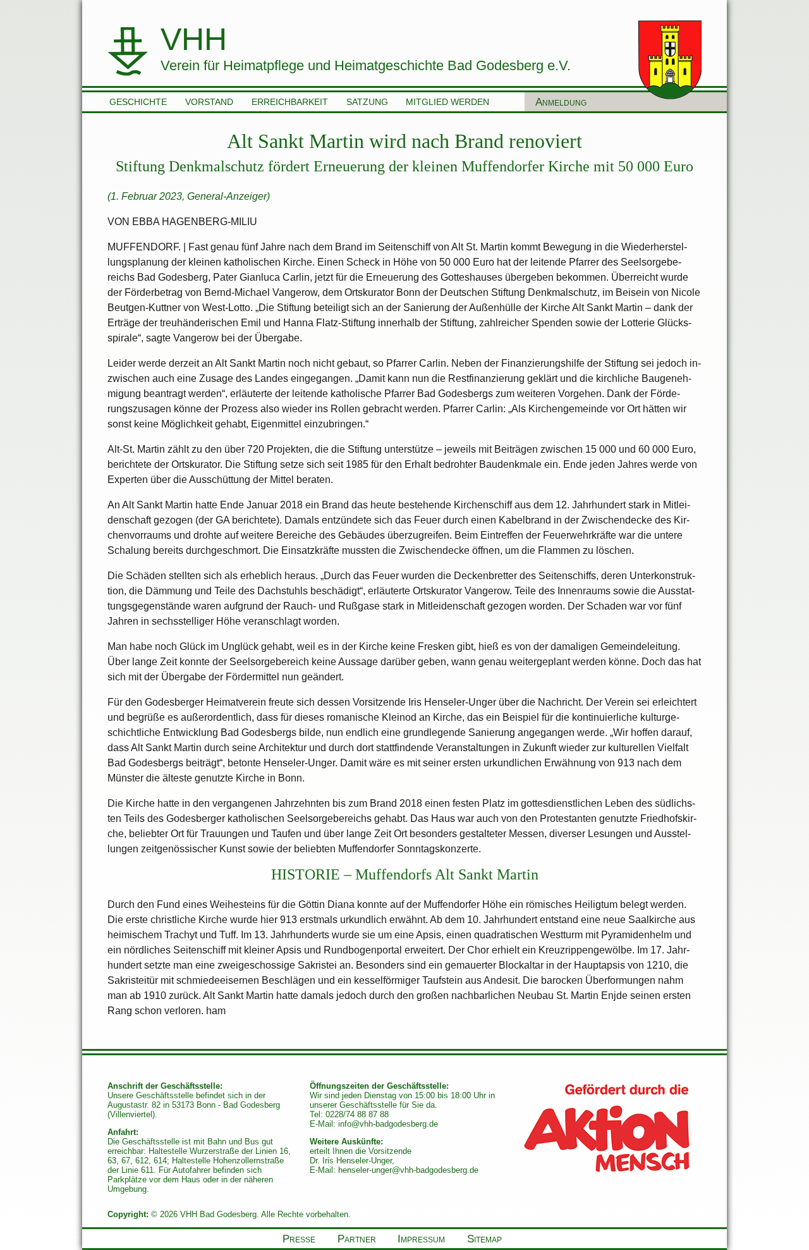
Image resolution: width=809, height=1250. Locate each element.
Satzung (367, 102)
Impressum (421, 1238)
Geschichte (138, 102)
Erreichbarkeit (290, 102)
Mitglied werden (447, 102)
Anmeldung (561, 101)
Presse (299, 1238)
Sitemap (484, 1238)
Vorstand (209, 102)
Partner (357, 1238)
